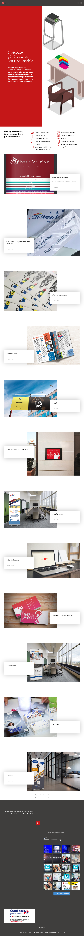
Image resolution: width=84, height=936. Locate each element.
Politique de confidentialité (52, 933)
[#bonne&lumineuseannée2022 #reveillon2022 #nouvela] (76, 849)
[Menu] (80, 3)
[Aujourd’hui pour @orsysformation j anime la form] (76, 868)
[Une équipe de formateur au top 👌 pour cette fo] (57, 868)
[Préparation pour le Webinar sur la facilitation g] (57, 886)
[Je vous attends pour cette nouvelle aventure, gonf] (66, 886)
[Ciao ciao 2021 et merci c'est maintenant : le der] (57, 858)
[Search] (38, 823)
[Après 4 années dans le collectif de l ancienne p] (76, 886)
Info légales (23, 933)
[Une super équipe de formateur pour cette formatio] (48, 877)
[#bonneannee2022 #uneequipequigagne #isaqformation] (48, 858)
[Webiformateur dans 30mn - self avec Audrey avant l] (48, 886)
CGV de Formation (38, 933)
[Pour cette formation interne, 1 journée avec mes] (66, 877)
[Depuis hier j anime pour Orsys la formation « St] (48, 868)
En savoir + (55, 187)
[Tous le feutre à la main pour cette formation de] (57, 877)
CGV (30, 933)
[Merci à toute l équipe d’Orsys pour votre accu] (76, 877)
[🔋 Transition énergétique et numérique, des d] (66, 849)
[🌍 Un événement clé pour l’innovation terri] (57, 849)
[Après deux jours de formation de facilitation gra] (76, 858)
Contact (63, 933)
